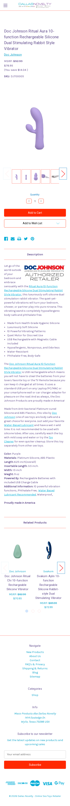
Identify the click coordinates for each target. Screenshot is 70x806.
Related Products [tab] (35, 522)
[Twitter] (26, 239)
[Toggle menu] (5, 5)
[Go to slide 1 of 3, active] (26, 611)
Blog (35, 672)
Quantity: (35, 194)
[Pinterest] (32, 239)
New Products (35, 652)
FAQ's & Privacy (35, 664)
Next (63, 173)
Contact (35, 660)
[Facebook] (6, 239)
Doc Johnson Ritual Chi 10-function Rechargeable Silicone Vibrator (18, 582)
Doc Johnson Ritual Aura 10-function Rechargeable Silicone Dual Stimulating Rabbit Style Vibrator (33, 368)
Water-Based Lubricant (19, 425)
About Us (35, 656)
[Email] (13, 239)
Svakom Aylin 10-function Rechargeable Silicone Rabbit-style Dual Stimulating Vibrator (48, 587)
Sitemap (35, 676)
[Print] (19, 239)
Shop (35, 695)
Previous (7, 173)
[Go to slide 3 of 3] (39, 611)
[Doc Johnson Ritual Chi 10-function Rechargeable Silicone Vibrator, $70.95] (17, 550)
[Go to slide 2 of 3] (33, 611)
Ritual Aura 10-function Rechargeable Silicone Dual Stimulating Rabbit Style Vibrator (33, 290)
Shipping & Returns (35, 668)
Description (35, 254)
